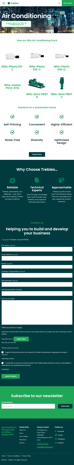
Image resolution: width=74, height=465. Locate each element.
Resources (22, 440)
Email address (10, 254)
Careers (21, 443)
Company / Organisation (13, 271)
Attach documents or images (12, 328)
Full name (8, 245)
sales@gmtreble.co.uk (45, 446)
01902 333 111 (42, 443)
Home (4, 456)
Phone (7, 264)
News (21, 433)
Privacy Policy (26, 456)
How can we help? (8, 299)
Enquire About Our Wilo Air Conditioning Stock (16, 24)
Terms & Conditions (13, 456)
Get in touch (67, 3)
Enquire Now (37, 154)
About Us (22, 430)
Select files (21, 339)
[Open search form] (59, 3)
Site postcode (10, 281)
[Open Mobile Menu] (4, 3)
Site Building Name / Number (12, 290)
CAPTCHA (5, 369)
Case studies (23, 436)
